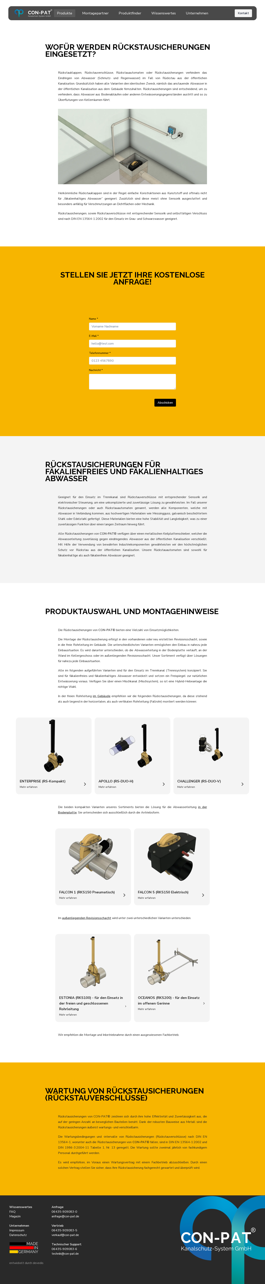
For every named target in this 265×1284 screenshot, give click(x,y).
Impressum (16, 1230)
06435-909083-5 (64, 1230)
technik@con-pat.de (65, 1254)
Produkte (64, 13)
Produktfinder (130, 13)
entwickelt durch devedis (26, 1263)
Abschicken (165, 403)
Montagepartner (95, 13)
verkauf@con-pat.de (65, 1235)
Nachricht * (96, 370)
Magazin (15, 1216)
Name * (93, 319)
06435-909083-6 (64, 1249)
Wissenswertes (163, 13)
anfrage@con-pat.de (65, 1216)
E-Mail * (94, 336)
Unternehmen (197, 13)
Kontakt (243, 13)
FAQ (12, 1212)
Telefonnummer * (100, 353)
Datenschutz (18, 1235)
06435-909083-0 (64, 1212)
